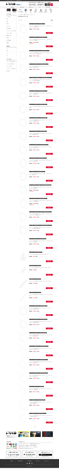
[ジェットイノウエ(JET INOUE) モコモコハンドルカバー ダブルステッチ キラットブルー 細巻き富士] (23, 189)
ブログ (40, 7)
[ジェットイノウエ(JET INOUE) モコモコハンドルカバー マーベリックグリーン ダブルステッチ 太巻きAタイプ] (23, 149)
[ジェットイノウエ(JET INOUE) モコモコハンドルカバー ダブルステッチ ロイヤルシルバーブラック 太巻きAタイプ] (23, 55)
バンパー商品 (8, 16)
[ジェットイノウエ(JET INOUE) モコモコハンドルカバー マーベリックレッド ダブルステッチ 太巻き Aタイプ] (23, 378)
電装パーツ (8, 23)
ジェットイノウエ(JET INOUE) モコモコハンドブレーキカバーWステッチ (40, 267)
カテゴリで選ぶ (8, 11)
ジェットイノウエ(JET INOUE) (11, 61)
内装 (7, 21)
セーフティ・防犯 (9, 33)
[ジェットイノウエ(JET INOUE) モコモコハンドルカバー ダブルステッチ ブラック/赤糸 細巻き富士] (23, 404)
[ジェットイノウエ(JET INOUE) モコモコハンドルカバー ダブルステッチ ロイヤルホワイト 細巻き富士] (23, 243)
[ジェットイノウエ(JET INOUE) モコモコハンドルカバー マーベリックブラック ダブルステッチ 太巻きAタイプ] (23, 69)
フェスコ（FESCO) (9, 66)
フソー (7, 53)
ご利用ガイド (13, 7)
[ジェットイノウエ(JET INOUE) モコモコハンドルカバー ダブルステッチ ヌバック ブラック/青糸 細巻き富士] (23, 82)
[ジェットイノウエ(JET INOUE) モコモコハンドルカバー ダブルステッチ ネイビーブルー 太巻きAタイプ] (23, 163)
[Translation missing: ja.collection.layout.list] (52, 20)
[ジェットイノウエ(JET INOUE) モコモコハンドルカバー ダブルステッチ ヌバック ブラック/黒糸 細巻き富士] (23, 230)
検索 (50, 11)
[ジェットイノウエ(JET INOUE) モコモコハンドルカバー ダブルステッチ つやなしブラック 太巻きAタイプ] (23, 28)
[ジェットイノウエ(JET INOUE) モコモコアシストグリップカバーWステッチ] (23, 283)
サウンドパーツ (9, 26)
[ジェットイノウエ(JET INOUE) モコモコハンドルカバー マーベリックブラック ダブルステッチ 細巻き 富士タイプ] (23, 324)
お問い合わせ (48, 7)
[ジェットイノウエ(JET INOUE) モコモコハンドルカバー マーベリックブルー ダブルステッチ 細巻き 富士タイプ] (23, 136)
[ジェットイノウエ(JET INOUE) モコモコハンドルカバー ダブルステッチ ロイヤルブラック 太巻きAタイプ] (23, 95)
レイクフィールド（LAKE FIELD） (11, 68)
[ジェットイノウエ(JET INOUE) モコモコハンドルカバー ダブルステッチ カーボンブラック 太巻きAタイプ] (23, 203)
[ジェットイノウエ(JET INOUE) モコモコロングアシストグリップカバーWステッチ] (23, 297)
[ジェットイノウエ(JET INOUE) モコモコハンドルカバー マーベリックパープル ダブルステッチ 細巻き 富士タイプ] (23, 122)
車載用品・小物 (9, 35)
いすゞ (7, 48)
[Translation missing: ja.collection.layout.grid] (51, 20)
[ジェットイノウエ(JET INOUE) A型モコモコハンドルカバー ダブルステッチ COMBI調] (23, 109)
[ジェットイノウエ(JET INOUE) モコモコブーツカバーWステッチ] (23, 257)
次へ (51, 426)
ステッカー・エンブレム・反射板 (11, 30)
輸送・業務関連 (9, 40)
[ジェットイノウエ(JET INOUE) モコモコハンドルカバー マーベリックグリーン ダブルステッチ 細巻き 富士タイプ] (23, 310)
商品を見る (49, 32)
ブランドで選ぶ (20, 11)
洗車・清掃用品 (9, 28)
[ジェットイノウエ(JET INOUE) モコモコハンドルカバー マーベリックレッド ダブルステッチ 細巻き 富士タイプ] (23, 337)
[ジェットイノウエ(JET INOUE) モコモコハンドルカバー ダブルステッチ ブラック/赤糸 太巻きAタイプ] (23, 418)
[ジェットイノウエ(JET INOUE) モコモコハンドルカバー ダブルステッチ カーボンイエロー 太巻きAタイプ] (23, 42)
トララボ (30, 466)
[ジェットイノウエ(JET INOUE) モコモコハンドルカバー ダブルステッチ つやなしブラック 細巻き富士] (23, 391)
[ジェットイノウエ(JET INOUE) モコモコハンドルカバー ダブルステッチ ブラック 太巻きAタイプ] (23, 176)
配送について (31, 7)
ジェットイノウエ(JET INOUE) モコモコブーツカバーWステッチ (39, 254)
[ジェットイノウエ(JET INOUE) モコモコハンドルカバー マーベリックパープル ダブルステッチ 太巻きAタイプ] (23, 351)
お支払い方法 (22, 7)
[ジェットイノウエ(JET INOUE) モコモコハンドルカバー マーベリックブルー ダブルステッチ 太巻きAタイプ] (23, 364)
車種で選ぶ (14, 11)
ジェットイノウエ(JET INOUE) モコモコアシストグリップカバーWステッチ (40, 281)
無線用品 (8, 42)
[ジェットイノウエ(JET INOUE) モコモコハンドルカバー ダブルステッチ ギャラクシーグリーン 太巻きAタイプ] (23, 216)
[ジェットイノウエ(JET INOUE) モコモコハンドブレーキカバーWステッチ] (23, 270)
